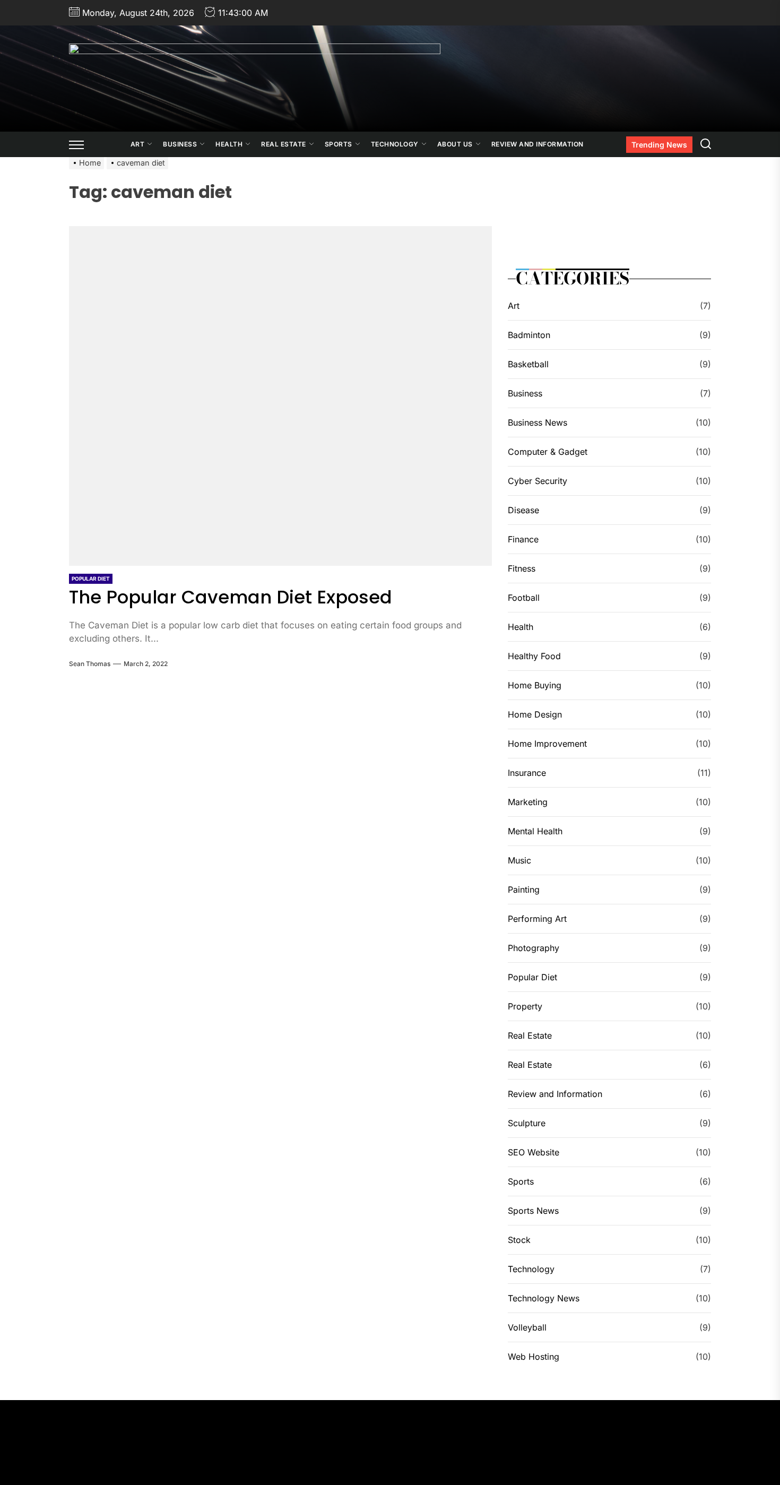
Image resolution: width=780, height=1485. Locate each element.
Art (138, 144)
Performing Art (537, 918)
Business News (537, 422)
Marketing (528, 802)
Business (180, 144)
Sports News (533, 1210)
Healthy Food (534, 656)
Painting (524, 889)
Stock (519, 1239)
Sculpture (526, 1123)
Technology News (543, 1298)
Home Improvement (547, 743)
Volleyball (527, 1327)
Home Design (535, 714)
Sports (338, 144)
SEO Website (533, 1152)
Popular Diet (91, 578)
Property (525, 1006)
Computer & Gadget (547, 451)
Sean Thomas (89, 664)
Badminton (529, 335)
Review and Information (537, 144)
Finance (523, 539)
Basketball (528, 364)
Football (524, 597)
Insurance (527, 772)
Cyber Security (537, 481)
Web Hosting (533, 1356)
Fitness (521, 568)
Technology (395, 144)
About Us (455, 144)
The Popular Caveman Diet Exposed (230, 597)
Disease (523, 510)
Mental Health (535, 831)
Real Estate (283, 144)
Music (519, 860)
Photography (533, 948)
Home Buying (534, 685)
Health (228, 144)
